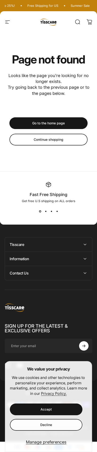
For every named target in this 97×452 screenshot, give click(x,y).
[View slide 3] (51, 211)
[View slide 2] (45, 211)
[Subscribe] (84, 346)
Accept (46, 409)
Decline (46, 425)
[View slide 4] (57, 211)
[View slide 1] (40, 211)
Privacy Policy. (54, 393)
